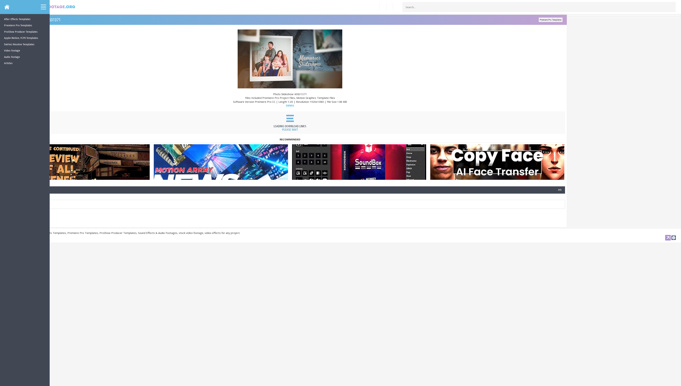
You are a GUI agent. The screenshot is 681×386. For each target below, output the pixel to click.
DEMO (290, 105)
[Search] (672, 7)
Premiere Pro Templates (550, 19)
